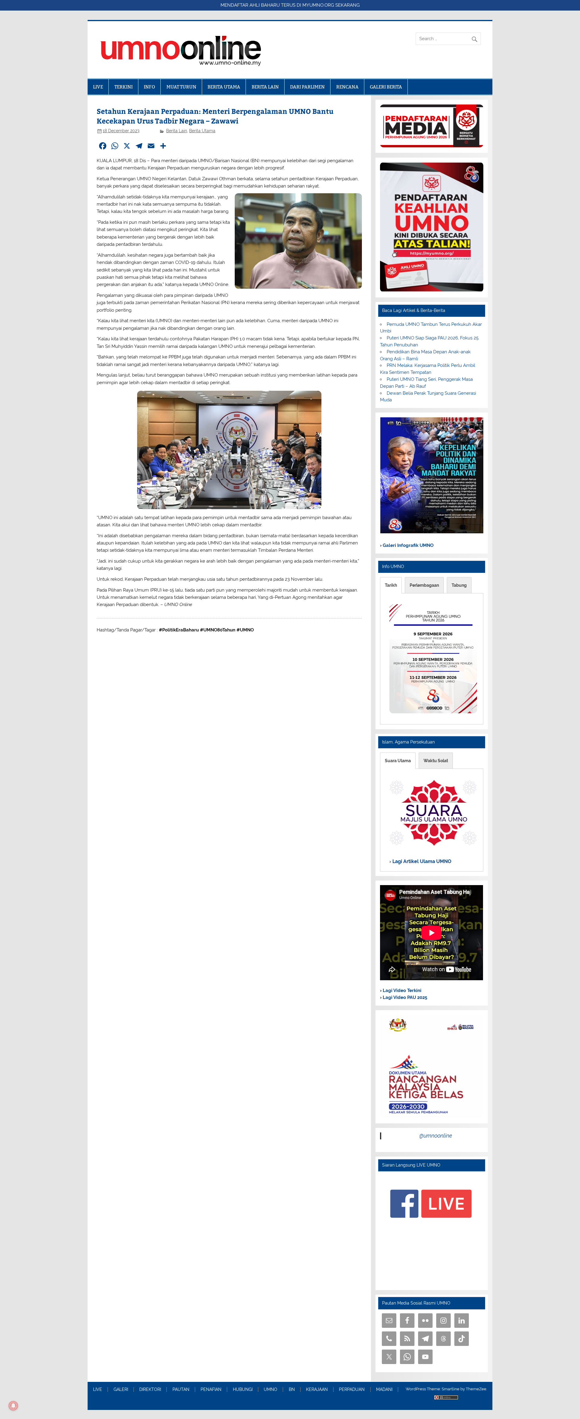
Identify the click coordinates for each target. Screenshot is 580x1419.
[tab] (391, 585)
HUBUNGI (243, 1390)
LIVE (98, 87)
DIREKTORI (150, 1390)
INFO (149, 87)
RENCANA (347, 87)
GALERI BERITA (386, 87)
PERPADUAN (352, 1390)
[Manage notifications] (13, 1406)
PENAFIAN (211, 1390)
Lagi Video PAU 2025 (404, 997)
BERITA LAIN (265, 87)
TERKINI (123, 87)
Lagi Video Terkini (401, 990)
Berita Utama (202, 130)
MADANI (384, 1390)
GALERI (121, 1390)
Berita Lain (176, 130)
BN (292, 1390)
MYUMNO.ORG (318, 5)
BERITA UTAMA (224, 87)
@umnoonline (435, 1135)
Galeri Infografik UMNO (407, 545)
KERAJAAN (317, 1390)
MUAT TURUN (181, 87)
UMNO (270, 1390)
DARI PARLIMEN (307, 87)
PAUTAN (180, 1390)
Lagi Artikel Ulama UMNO (421, 861)
